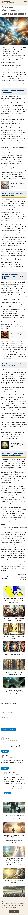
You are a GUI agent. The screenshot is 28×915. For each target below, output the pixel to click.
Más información (11, 907)
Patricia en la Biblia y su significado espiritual (7, 576)
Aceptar (14, 911)
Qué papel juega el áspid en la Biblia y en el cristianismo (21, 576)
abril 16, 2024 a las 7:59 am (12, 757)
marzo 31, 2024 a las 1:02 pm (12, 740)
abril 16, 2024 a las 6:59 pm (14, 774)
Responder (5, 751)
